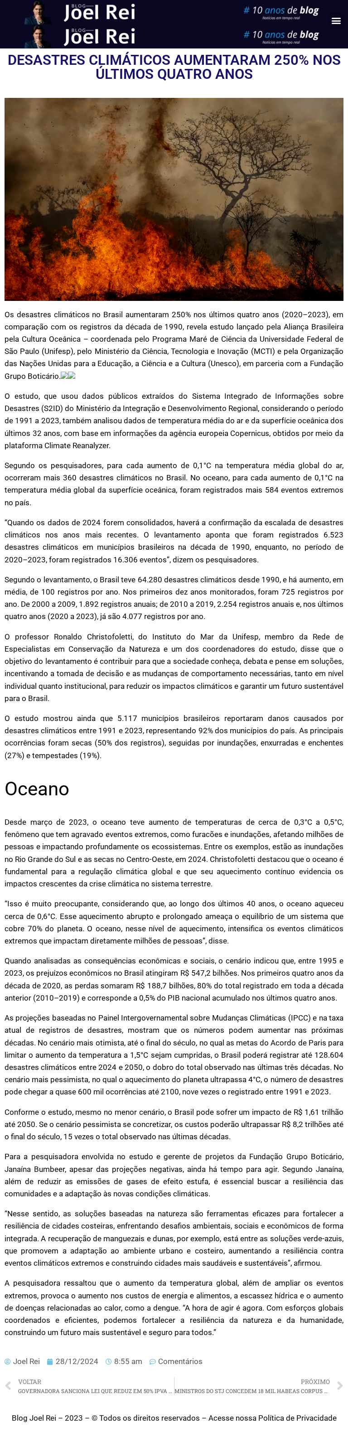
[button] (336, 20)
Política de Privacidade (297, 1417)
